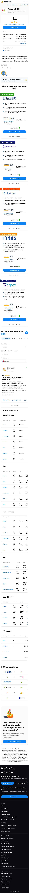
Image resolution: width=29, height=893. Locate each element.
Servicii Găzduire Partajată (7, 846)
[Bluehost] (9, 193)
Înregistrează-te (7, 783)
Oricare (5, 347)
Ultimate (5, 453)
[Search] (24, 2)
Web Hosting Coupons (6, 873)
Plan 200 (5, 623)
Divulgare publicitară (23, 4)
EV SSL (4, 583)
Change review (17, 400)
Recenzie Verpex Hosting (9, 308)
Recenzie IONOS (9, 259)
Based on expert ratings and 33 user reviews (14, 24)
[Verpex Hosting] (9, 285)
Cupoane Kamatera (5, 876)
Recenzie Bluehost (8, 213)
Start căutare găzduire (15, 741)
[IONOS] (9, 238)
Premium (5, 441)
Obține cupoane (15, 128)
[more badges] (6, 75)
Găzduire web (4, 841)
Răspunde (7, 400)
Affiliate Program (5, 814)
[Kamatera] (9, 98)
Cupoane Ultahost (5, 884)
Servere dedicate (5, 860)
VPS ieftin (3, 855)
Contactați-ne (4, 808)
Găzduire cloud (5, 858)
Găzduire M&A (13, 796)
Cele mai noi (6, 354)
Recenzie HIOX (13, 9)
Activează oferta (13, 131)
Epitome (5, 459)
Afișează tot (23, 43)
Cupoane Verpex (5, 887)
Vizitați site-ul (13, 178)
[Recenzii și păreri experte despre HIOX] (2, 68)
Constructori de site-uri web (8, 866)
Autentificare (21, 783)
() (26, 400)
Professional (6, 436)
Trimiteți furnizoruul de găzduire (9, 817)
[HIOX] (4, 10)
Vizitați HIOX (14, 27)
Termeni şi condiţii (5, 831)
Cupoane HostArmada (6, 879)
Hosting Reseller (5, 863)
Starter (4, 475)
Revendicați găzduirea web (7, 819)
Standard (5, 430)
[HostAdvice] (7, 2)
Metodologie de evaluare (12, 4)
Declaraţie (3, 822)
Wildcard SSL (6, 578)
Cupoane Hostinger (6, 881)
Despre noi (3, 805)
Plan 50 (4, 612)
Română (6, 361)
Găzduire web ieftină (6, 849)
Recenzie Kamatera (8, 121)
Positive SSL (6, 566)
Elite (4, 447)
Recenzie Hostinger (8, 168)
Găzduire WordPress (6, 843)
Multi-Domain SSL (7, 572)
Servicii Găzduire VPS (6, 852)
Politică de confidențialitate (7, 828)
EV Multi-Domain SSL (8, 589)
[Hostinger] (9, 146)
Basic (4, 424)
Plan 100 (5, 617)
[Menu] (27, 2)
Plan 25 (4, 606)
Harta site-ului (4, 811)
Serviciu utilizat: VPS (7, 395)
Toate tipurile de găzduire (7, 838)
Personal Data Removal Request (9, 825)
